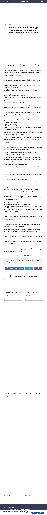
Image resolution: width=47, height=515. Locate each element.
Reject (41, 512)
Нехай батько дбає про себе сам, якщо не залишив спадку (13, 394)
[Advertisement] (23, 12)
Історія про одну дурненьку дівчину (33, 393)
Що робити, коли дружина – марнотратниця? (31, 293)
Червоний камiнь (24, 2)
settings (6, 513)
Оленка (26, 494)
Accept (34, 512)
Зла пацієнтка (7, 494)
